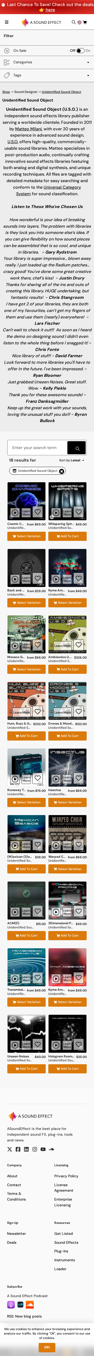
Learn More (26, 513)
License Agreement (63, 1188)
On (87, 50)
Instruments (64, 1260)
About (12, 1176)
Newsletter (16, 1233)
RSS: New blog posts (24, 1316)
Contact (14, 1185)
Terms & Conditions (16, 1196)
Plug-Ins (61, 1251)
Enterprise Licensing (63, 1202)
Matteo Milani (28, 129)
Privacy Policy (66, 1176)
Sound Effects (66, 1242)
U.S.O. (13, 141)
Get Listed (63, 1233)
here (50, 10)
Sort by (70, 460)
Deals (11, 1242)
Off (72, 50)
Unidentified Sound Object (61, 92)
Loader (60, 1269)
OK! (47, 1347)
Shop (6, 92)
